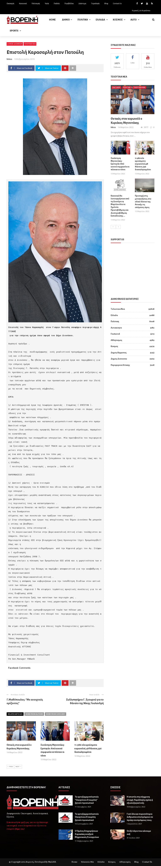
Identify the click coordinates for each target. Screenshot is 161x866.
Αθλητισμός (125, 862)
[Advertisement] (134, 267)
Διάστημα (82, 4)
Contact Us (117, 4)
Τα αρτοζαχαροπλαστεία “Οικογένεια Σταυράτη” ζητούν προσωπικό (87, 800)
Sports (14, 30)
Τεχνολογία (95, 4)
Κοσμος (118, 19)
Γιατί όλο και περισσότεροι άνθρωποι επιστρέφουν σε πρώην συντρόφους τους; (140, 817)
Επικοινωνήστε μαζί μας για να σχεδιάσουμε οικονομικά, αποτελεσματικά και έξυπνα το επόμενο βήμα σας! (27, 825)
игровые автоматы (18, 838)
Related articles (15, 714)
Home (52, 19)
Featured (116, 87)
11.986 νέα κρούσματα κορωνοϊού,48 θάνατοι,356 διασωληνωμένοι (88, 748)
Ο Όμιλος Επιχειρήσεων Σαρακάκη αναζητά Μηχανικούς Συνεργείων (87, 834)
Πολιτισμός (36, 4)
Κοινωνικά (23, 4)
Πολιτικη (83, 19)
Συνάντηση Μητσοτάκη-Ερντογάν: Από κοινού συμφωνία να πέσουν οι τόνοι (120, 164)
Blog (106, 4)
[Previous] (113, 227)
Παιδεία (57, 4)
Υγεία (47, 4)
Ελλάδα (101, 862)
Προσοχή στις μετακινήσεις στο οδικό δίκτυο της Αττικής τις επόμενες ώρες (143, 201)
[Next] (118, 227)
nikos (9, 59)
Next (17, 766)
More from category (55, 714)
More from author (34, 714)
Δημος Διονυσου (14, 44)
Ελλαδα (100, 19)
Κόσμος (112, 862)
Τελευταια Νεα (30, 44)
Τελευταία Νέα (87, 862)
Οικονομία (10, 4)
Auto (133, 19)
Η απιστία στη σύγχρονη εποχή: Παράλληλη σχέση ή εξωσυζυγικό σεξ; (140, 800)
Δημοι (66, 19)
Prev (11, 766)
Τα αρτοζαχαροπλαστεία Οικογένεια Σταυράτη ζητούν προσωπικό (87, 817)
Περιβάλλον (69, 4)
